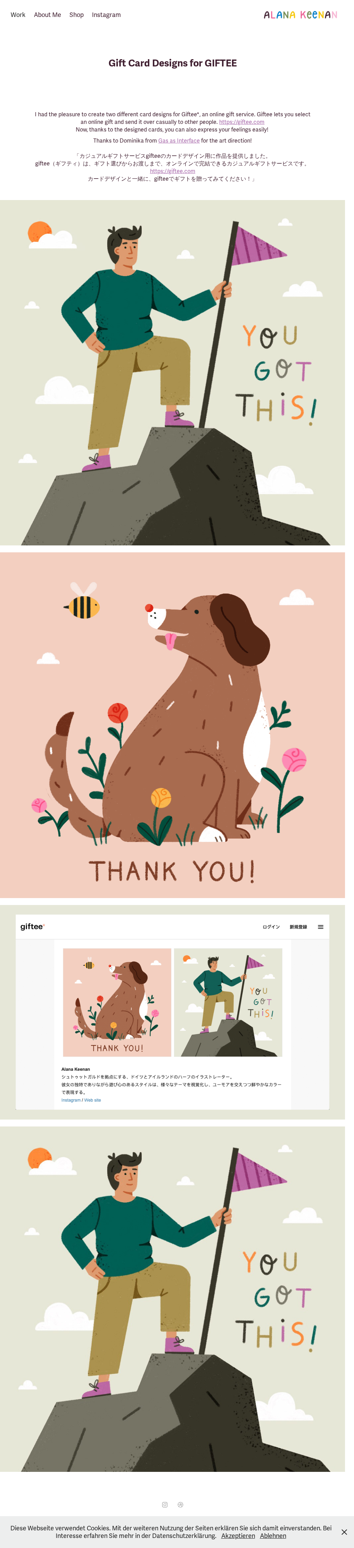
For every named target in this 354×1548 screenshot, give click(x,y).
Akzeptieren (238, 1536)
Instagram (106, 15)
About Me (47, 15)
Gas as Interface (179, 140)
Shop (76, 15)
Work (18, 15)
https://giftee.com (241, 122)
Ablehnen (273, 1536)
